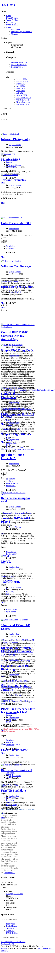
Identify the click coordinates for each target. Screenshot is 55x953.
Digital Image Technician (21, 32)
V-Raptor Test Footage (16, 266)
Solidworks (10, 486)
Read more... (9, 872)
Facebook (9, 942)
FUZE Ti (10, 742)
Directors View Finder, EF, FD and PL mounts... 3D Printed (17, 651)
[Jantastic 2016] (7, 576)
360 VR (6, 561)
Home (8, 16)
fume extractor (12, 483)
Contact (14, 34)
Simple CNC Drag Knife (17, 350)
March (21, 84)
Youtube (4, 944)
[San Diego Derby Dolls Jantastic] (15, 681)
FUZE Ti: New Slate (14, 749)
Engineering (11, 22)
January (21, 79)
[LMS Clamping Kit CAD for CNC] (16, 408)
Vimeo (22, 942)
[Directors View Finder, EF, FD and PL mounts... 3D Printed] (18, 642)
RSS (3, 942)
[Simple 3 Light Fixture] (11, 429)
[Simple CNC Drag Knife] (12, 345)
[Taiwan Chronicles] (9, 175)
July (20, 93)
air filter (9, 481)
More (3, 182)
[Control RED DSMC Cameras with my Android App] (18, 327)
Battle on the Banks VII (16, 770)
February (22, 81)
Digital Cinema (12, 18)
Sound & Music (12, 20)
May (20, 88)
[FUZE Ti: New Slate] (10, 744)
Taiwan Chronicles (13, 180)
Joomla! (4, 948)
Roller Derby (11, 554)
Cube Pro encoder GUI (16, 223)
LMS (8, 445)
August (22, 95)
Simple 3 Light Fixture (16, 434)
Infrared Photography (15, 139)
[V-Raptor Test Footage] (11, 261)
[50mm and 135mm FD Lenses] (14, 620)
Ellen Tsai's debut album (17, 286)
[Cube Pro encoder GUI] (11, 218)
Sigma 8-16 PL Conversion (10, 395)
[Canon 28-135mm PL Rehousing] (15, 660)
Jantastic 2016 (10, 582)
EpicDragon (11, 551)
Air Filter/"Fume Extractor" (12, 456)
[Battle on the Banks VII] (11, 765)
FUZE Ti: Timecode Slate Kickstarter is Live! (18, 710)
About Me (10, 931)
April (20, 86)
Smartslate (10, 740)
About (8, 27)
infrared (9, 162)
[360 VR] (5, 556)
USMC (11, 944)
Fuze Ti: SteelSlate (13, 790)
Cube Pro (10, 248)
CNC (8, 438)
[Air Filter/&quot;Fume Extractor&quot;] (18, 449)
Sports (8, 715)
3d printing (10, 246)
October (22, 100)
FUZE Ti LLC (12, 25)
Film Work (15, 29)
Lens (8, 420)
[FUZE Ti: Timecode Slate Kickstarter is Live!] (18, 703)
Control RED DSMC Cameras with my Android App (14, 336)
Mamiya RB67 (10, 159)
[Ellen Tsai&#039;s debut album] (15, 281)
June (20, 91)
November (23, 102)
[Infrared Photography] (10, 134)
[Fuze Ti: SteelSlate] (9, 785)
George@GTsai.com (14, 894)
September (23, 97)
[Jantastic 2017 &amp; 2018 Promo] (16, 513)
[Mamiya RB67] (8, 154)
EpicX (8, 722)
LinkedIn (16, 942)
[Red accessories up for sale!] (13, 492)
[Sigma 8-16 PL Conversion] (13, 388)
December (22, 104)
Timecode (10, 773)
